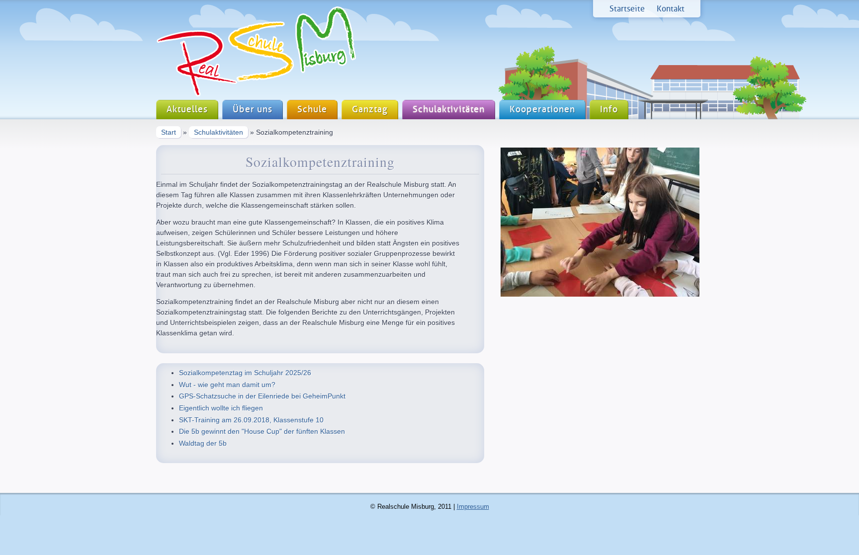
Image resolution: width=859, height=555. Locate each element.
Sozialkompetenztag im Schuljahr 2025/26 (245, 373)
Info (609, 109)
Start (168, 132)
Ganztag (370, 109)
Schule (312, 109)
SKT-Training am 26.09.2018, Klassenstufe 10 (251, 420)
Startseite (627, 8)
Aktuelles (187, 109)
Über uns (252, 109)
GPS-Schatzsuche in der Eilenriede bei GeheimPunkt (262, 396)
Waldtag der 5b (203, 443)
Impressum (473, 506)
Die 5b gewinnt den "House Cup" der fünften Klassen (262, 431)
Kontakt (671, 8)
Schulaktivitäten (449, 109)
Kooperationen (542, 109)
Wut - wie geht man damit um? (227, 385)
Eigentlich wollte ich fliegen (221, 408)
